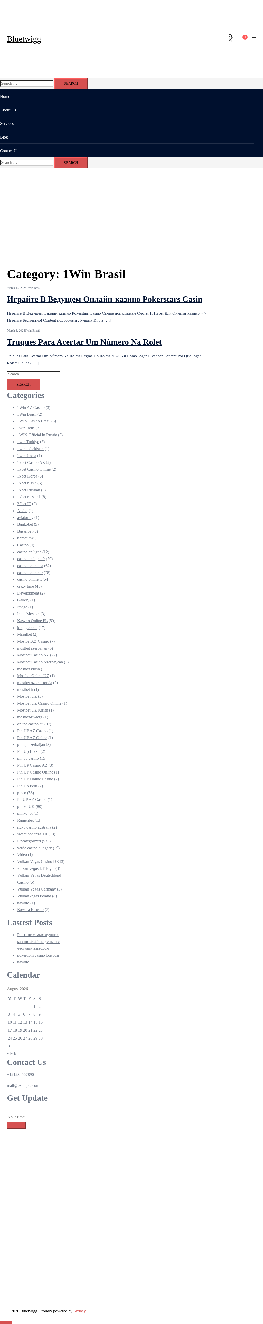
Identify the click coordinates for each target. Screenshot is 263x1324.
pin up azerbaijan (31, 744)
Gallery (23, 600)
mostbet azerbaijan (32, 648)
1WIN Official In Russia (37, 435)
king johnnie (27, 628)
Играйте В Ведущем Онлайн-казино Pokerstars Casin (104, 299)
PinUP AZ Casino (31, 799)
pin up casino (28, 758)
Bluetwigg (24, 39)
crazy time (25, 586)
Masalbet (24, 634)
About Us (8, 110)
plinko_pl (25, 813)
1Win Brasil (33, 288)
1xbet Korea (27, 476)
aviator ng (25, 517)
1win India (26, 428)
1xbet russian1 (29, 497)
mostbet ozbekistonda (34, 683)
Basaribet (24, 531)
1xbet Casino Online (34, 469)
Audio (22, 511)
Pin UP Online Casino (35, 779)
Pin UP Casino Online (35, 772)
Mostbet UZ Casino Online (39, 703)
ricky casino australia (34, 827)
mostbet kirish (28, 669)
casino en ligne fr (31, 559)
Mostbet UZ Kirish (32, 710)
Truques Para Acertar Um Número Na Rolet (84, 341)
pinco (21, 793)
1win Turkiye (28, 442)
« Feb (11, 1053)
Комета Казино (30, 909)
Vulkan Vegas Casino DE (38, 861)
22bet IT (24, 504)
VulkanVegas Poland (34, 896)
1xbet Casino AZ (31, 462)
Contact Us (9, 151)
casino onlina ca (30, 566)
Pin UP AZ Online (32, 738)
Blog (4, 137)
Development (28, 593)
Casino (23, 545)
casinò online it (29, 579)
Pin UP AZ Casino (32, 731)
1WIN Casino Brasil (33, 421)
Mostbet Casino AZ (33, 655)
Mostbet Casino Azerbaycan (40, 662)
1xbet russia (26, 483)
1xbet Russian (28, 490)
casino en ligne (29, 552)
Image (22, 607)
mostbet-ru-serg (29, 717)
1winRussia (26, 455)
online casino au (30, 724)
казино (23, 903)
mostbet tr (25, 689)
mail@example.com (23, 1085)
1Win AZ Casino (31, 407)
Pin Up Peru (27, 786)
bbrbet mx (25, 538)
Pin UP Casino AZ (32, 765)
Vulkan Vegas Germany (36, 889)
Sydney (79, 1311)
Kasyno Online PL (32, 621)
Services (7, 123)
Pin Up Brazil (28, 751)
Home (5, 96)
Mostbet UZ (27, 696)
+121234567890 (20, 1074)
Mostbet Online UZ (33, 676)
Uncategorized (29, 841)
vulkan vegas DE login (35, 868)
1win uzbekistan (30, 449)
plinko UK (26, 806)
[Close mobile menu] (254, 9)
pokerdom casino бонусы (38, 955)
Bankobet (25, 524)
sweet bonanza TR (32, 834)
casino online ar (30, 572)
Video (22, 854)
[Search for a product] (231, 39)
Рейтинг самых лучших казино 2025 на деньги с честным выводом (38, 942)
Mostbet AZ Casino (33, 641)
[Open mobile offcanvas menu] (254, 39)
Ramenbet (25, 820)
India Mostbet (28, 614)
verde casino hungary (34, 848)
